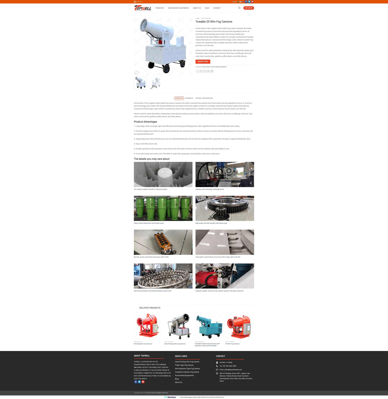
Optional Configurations (204, 98)
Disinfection (223, 67)
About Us (197, 8)
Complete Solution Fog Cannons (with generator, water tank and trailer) (207, 345)
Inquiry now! (203, 61)
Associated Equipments (178, 8)
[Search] (239, 8)
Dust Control (206, 18)
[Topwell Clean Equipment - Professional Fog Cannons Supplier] (142, 8)
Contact (217, 8)
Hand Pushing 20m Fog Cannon (187, 362)
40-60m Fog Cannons (233, 344)
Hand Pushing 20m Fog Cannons (175, 344)
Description (179, 98)
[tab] (179, 98)
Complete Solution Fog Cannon (187, 372)
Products (160, 8)
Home (197, 18)
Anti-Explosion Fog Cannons (143, 344)
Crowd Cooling (214, 67)
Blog (207, 8)
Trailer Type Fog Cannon (184, 365)
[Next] (189, 46)
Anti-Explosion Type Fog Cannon (187, 369)
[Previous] (137, 46)
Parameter (189, 98)
